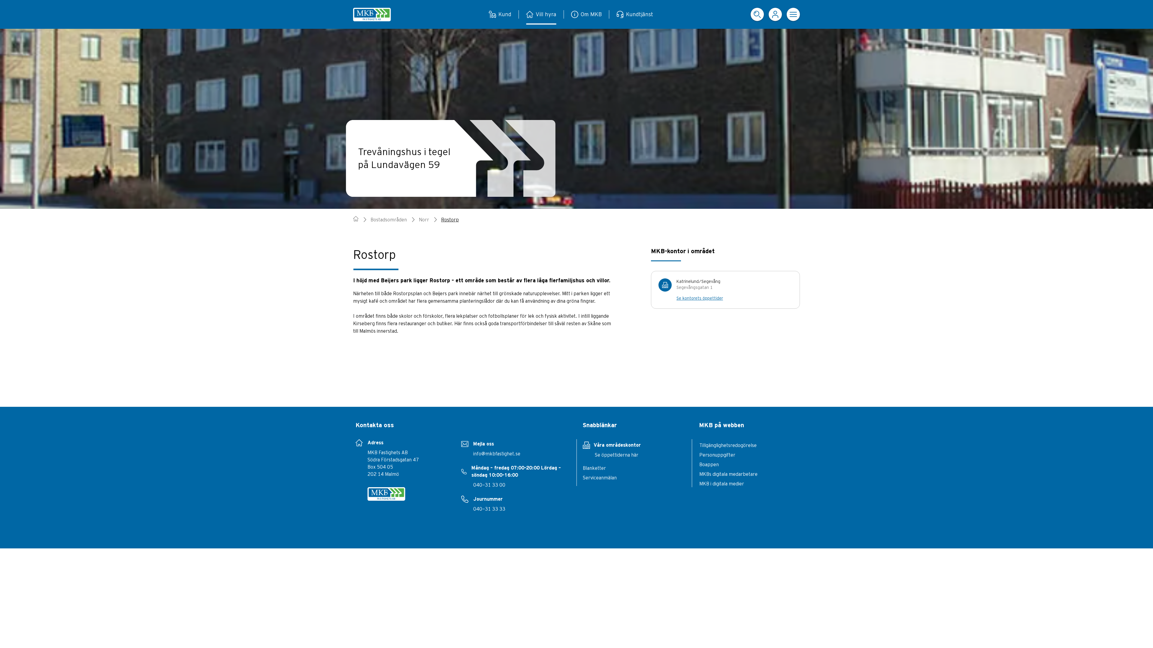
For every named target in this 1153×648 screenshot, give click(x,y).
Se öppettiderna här (616, 455)
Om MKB (591, 14)
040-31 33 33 (489, 509)
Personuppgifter (717, 455)
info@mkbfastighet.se (496, 453)
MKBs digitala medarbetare (728, 474)
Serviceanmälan (600, 477)
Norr (424, 219)
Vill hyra (546, 14)
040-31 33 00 (489, 485)
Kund (504, 14)
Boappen (709, 464)
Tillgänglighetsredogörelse (728, 445)
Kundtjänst (639, 14)
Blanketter (594, 468)
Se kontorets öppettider (699, 298)
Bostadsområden (389, 219)
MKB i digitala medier (721, 483)
